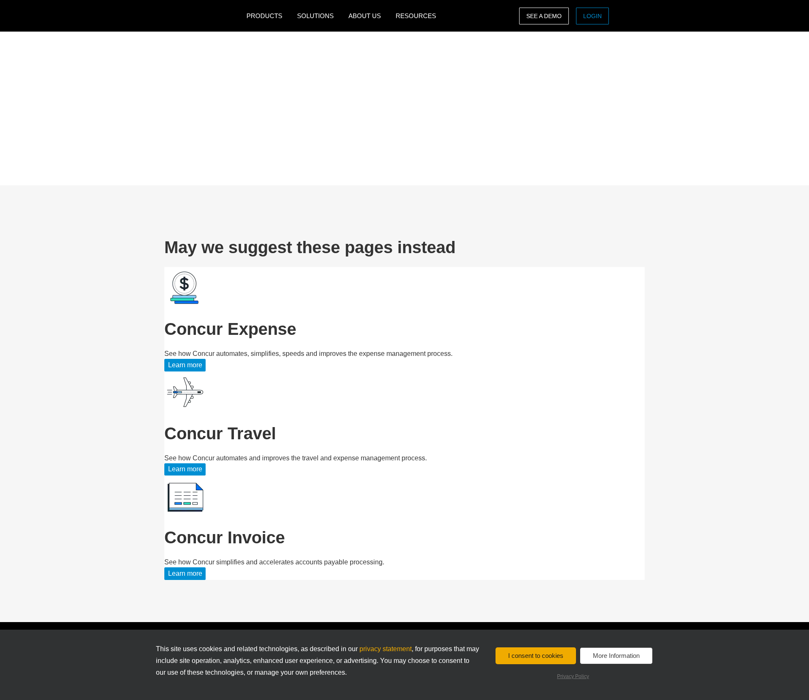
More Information (616, 655)
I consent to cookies (535, 655)
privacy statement (385, 648)
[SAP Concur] (203, 16)
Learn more (185, 365)
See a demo (544, 16)
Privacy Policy (573, 676)
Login (592, 16)
